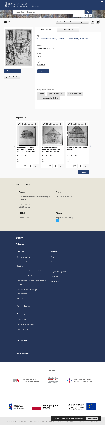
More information (77, 419)
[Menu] (102, 2)
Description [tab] (46, 29)
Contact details (22, 329)
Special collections (23, 257)
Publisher (54, 286)
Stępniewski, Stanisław (45, 48)
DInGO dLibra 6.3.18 (31, 421)
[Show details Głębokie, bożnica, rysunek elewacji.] (86, 166)
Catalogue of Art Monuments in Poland (31, 271)
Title (52, 257)
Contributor (55, 267)
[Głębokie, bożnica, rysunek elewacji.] (77, 134)
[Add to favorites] (92, 22)
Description (55, 281)
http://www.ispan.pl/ (63, 218)
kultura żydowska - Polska (48, 98)
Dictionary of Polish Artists (26, 276)
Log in (19, 345)
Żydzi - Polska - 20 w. (56, 94)
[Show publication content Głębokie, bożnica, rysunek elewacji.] (80, 166)
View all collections (23, 306)
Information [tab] (68, 29)
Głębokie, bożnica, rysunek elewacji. (77, 148)
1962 (39, 56)
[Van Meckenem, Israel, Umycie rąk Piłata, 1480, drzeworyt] (18, 47)
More (84, 172)
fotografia (41, 64)
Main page (20, 244)
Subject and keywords (58, 272)
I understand (92, 418)
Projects (20, 298)
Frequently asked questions (27, 324)
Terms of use (21, 319)
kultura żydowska (75, 94)
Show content (12, 71)
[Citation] (98, 22)
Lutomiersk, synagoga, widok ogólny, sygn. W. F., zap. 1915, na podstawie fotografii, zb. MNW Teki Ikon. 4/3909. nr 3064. (26, 149)
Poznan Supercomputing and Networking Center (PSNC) (76, 421)
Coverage (54, 276)
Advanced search (80, 16)
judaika (41, 94)
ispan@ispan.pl (25, 218)
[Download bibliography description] (24, 166)
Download (13, 77)
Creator (53, 262)
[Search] (88, 12)
